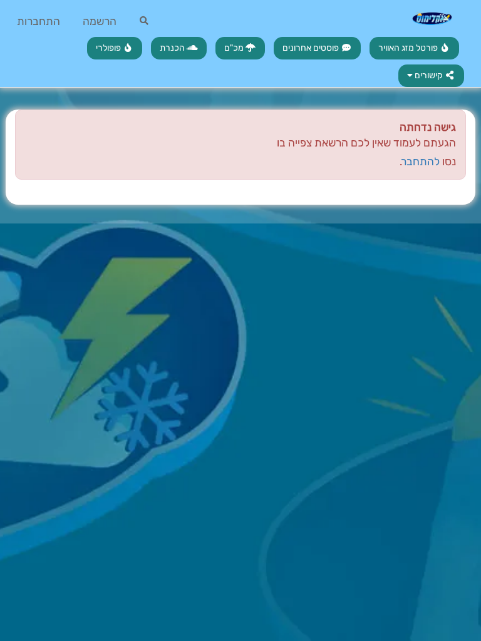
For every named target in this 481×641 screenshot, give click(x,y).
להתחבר (421, 161)
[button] (431, 75)
